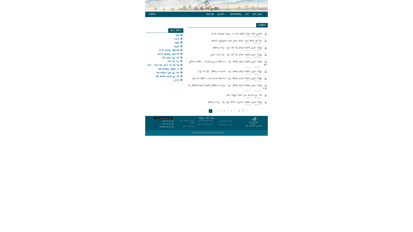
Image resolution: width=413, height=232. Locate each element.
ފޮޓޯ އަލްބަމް (210, 14)
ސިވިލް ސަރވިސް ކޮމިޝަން (225, 125)
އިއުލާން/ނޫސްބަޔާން (235, 14)
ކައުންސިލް (221, 14)
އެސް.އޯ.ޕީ (177, 80)
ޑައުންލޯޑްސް (152, 14)
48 (239, 111)
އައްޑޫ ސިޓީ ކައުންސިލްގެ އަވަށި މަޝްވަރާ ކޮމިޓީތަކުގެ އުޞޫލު (244, 95)
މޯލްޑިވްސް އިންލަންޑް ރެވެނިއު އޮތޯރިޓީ (187, 122)
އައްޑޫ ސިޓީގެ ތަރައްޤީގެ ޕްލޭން (171, 57)
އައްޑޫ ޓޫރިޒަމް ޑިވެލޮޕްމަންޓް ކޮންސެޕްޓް (169, 54)
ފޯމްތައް (178, 35)
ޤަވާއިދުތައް (177, 46)
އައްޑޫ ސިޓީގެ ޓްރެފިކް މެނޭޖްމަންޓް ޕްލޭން (168, 72)
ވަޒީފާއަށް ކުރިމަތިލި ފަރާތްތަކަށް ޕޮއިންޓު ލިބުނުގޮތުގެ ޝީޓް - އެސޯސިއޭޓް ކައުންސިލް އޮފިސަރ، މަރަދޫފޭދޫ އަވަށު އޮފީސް (227, 78)
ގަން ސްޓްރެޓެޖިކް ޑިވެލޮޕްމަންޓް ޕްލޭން (169, 69)
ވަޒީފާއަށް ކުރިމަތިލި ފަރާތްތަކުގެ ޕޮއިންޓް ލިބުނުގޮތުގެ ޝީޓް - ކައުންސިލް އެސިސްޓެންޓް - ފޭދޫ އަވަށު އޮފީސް (230, 71)
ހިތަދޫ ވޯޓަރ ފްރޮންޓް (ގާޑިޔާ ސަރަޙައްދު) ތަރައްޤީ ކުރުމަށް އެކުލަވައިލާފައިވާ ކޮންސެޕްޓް (237, 40)
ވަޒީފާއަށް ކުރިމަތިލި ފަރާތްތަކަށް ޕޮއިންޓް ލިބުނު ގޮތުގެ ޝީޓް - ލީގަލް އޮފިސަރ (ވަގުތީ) (236, 54)
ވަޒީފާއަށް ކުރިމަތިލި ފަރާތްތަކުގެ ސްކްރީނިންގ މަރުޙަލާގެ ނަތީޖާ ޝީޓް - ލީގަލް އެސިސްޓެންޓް (235, 102)
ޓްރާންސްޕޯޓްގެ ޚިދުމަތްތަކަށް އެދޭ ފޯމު (169, 50)
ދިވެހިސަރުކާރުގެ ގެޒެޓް (188, 126)
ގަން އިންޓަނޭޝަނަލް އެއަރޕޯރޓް (205, 124)
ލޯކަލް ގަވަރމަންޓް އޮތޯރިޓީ (225, 121)
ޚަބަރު (247, 14)
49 (243, 111)
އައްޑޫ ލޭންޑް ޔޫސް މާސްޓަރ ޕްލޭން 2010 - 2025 (163, 65)
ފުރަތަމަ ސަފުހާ (257, 14)
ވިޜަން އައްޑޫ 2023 (173, 61)
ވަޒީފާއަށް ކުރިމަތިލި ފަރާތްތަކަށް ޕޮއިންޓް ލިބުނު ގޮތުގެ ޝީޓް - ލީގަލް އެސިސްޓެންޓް (237, 47)
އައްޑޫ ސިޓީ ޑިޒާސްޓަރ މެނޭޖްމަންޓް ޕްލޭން (168, 76)
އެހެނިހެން (177, 39)
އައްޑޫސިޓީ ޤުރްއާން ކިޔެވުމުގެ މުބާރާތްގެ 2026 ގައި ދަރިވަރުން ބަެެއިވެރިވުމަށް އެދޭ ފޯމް (237, 33)
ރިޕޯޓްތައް (177, 42)
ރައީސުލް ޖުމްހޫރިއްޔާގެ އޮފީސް (205, 121)
